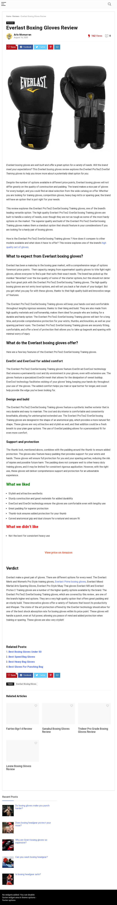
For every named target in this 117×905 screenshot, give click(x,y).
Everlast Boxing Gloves (26, 684)
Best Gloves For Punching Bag (26, 666)
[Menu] (3, 4)
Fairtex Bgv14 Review (19, 728)
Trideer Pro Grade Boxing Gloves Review (93, 730)
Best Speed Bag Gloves (22, 656)
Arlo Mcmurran (22, 34)
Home (8, 16)
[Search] (109, 4)
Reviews (15, 16)
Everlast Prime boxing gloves (70, 581)
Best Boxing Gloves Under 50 (25, 651)
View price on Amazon (58, 552)
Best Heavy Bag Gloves (22, 661)
